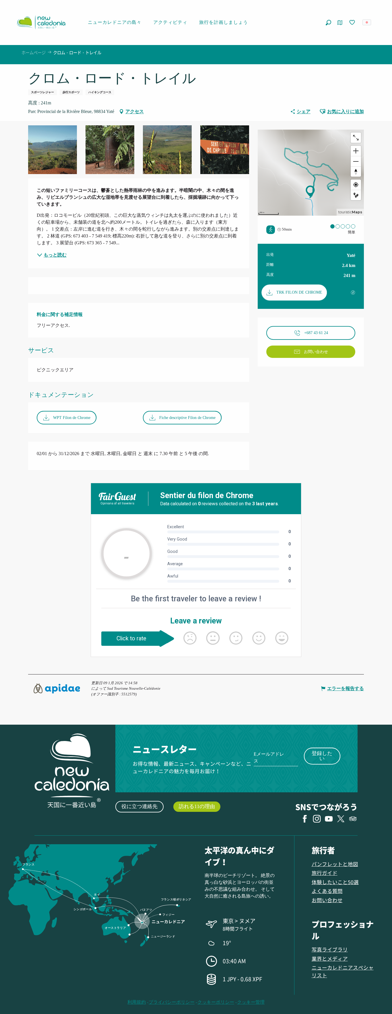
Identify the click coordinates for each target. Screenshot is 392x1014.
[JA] (367, 22)
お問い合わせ (327, 900)
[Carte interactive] (340, 22)
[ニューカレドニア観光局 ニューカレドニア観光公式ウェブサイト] (41, 22)
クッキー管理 (251, 1002)
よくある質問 (327, 891)
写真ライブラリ (330, 949)
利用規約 (136, 1002)
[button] (328, 22)
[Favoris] (353, 23)
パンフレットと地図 (335, 864)
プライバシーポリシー (172, 1002)
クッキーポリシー (215, 1002)
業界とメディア (330, 958)
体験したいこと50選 (335, 882)
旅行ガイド (324, 873)
